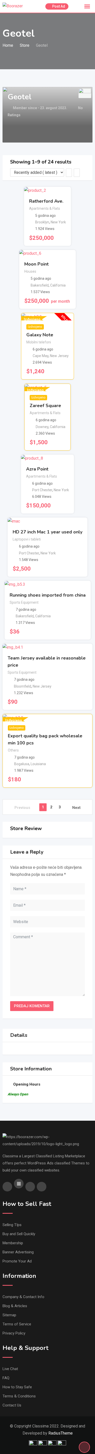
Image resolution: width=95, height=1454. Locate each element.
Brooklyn (42, 222)
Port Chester (42, 490)
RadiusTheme (60, 1433)
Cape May (40, 356)
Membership (13, 1243)
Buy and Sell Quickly (19, 1234)
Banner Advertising (18, 1252)
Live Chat (10, 1369)
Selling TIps (12, 1225)
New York (58, 222)
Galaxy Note (39, 335)
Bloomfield (22, 686)
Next (76, 807)
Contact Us (12, 1405)
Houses (30, 271)
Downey (42, 427)
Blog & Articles (15, 1306)
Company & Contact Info (23, 1297)
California (58, 285)
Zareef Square (45, 406)
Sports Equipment (24, 602)
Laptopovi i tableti (27, 539)
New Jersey (59, 356)
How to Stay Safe (17, 1387)
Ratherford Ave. (46, 201)
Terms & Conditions (19, 1396)
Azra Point (37, 469)
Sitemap (9, 1315)
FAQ (6, 1378)
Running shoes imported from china (48, 595)
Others (13, 750)
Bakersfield (40, 285)
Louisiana (38, 764)
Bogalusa (21, 764)
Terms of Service (17, 1324)
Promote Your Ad (17, 1261)
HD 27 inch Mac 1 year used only (47, 532)
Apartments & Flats (44, 208)
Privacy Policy (14, 1333)
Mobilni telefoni (38, 342)
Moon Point (36, 264)
